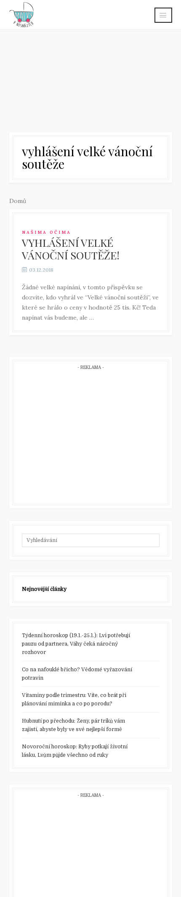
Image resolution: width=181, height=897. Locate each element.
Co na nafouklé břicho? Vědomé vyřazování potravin (77, 674)
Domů (17, 201)
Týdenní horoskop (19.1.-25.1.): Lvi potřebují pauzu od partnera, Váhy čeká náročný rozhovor (76, 644)
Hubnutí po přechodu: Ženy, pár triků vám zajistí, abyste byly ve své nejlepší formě (73, 725)
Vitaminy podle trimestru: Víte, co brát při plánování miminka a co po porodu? (74, 699)
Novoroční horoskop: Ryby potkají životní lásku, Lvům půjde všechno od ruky (75, 751)
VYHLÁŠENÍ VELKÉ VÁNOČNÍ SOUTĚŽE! (71, 248)
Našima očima (46, 232)
